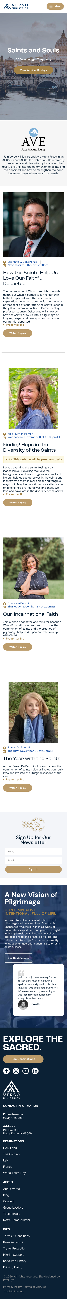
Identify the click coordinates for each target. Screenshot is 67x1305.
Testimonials (11, 1213)
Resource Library (14, 1261)
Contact (8, 1201)
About (8, 1182)
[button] (55, 6)
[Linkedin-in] (35, 1071)
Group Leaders (13, 1207)
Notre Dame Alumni (16, 1220)
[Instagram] (16, 1071)
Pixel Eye (8, 1280)
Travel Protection (14, 1248)
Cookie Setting (13, 1291)
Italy (6, 1160)
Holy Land (10, 1148)
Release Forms (13, 1242)
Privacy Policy (12, 1267)
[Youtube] (25, 1071)
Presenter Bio (15, 325)
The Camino (11, 1154)
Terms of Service (34, 1287)
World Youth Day (14, 1173)
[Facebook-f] (6, 1071)
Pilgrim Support (13, 1254)
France (7, 1166)
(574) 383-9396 (13, 1118)
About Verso (11, 1189)
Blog (6, 1195)
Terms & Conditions (16, 1236)
